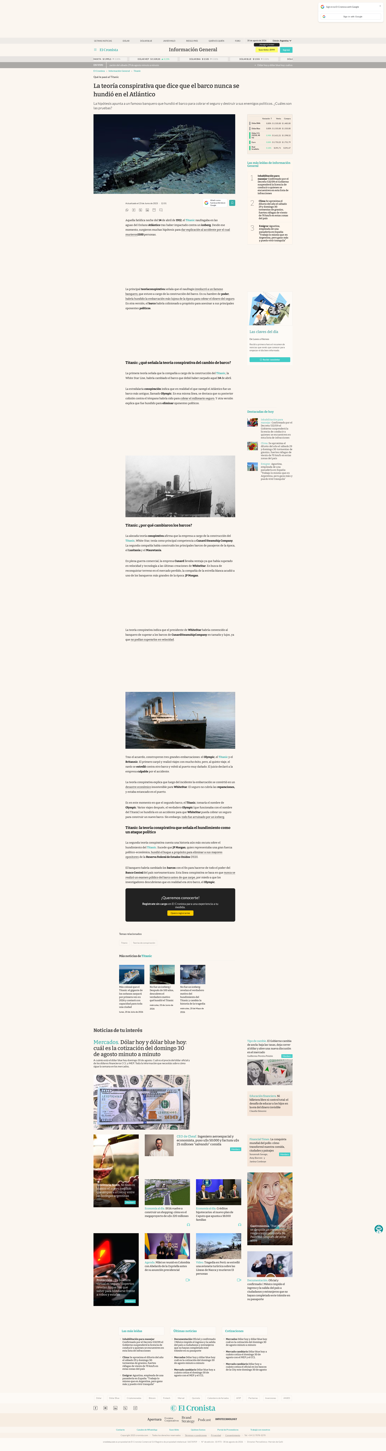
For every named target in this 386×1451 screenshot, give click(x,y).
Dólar (126, 41)
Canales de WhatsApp (147, 1430)
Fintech (166, 1398)
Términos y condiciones (196, 1435)
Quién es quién (216, 41)
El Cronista (99, 71)
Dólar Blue (114, 1398)
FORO (237, 41)
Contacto (120, 1430)
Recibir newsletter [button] (271, 359)
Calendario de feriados (218, 1398)
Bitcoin (152, 1398)
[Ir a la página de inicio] (109, 49)
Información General (119, 71)
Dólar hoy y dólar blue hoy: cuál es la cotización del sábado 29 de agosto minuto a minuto (207, 65)
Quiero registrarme (180, 913)
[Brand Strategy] (188, 1420)
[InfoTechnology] (226, 1420)
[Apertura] (154, 1420)
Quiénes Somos (198, 1430)
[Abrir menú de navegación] (95, 49)
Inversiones (270, 1398)
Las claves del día (264, 332)
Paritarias (253, 1398)
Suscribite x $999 (267, 50)
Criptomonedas (134, 1398)
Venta (278, 119)
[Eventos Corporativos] (172, 1420)
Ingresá (286, 50)
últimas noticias (103, 41)
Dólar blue (146, 41)
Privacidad (216, 1435)
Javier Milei (169, 41)
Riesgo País (192, 41)
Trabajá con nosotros (260, 1430)
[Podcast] (204, 1420)
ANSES (286, 1398)
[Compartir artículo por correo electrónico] (154, 210)
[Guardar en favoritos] (232, 203)
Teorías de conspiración (144, 943)
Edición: (281, 41)
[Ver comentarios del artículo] (160, 210)
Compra (287, 119)
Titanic (137, 71)
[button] (379, 1229)
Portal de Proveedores (227, 1430)
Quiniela (196, 1398)
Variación (266, 119)
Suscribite (174, 1430)
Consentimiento (232, 1435)
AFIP (238, 1398)
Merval (181, 1398)
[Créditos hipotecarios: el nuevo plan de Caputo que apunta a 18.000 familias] (218, 1192)
